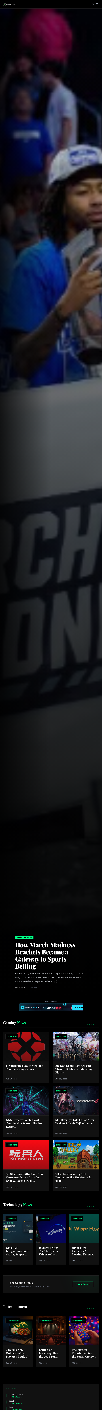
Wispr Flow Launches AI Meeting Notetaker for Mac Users (84, 1252)
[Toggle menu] (97, 4)
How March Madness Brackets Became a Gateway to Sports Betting (45, 955)
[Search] (92, 4)
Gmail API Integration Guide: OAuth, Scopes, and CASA (18, 1252)
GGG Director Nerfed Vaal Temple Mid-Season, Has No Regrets (24, 1123)
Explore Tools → (83, 1284)
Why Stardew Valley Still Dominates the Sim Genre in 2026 (73, 1177)
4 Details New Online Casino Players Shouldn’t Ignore (17, 1355)
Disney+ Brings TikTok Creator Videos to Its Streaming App (48, 1252)
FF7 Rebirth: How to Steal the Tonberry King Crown (24, 1067)
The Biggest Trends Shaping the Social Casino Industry (83, 1355)
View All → (93, 1024)
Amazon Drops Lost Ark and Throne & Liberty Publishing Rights (74, 1069)
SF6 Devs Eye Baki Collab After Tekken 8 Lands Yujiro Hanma (74, 1121)
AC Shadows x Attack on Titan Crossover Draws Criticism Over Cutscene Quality (25, 1177)
